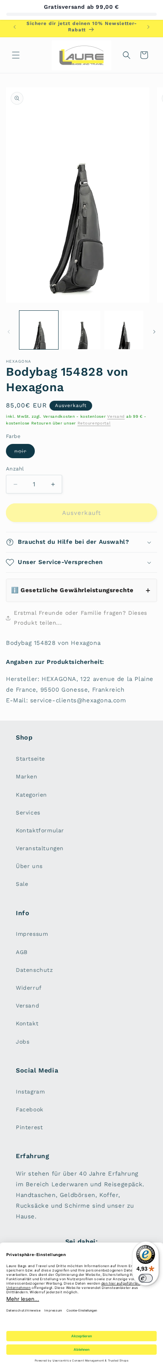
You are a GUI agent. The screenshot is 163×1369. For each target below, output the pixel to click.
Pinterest (29, 1127)
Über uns (29, 866)
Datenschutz (34, 970)
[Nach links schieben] (8, 331)
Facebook (30, 1109)
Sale (22, 884)
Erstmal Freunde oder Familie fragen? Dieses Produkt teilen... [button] (80, 618)
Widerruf (29, 988)
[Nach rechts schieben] (154, 331)
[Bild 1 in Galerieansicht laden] (38, 330)
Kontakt (27, 1023)
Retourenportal (94, 423)
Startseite (30, 758)
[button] (16, 55)
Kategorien (31, 795)
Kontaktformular (40, 830)
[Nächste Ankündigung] (148, 27)
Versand (116, 416)
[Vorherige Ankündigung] (14, 27)
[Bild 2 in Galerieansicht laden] (81, 330)
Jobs (22, 1041)
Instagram (30, 1091)
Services (28, 812)
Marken (27, 776)
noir (24, 452)
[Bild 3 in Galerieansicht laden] (123, 330)
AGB (22, 952)
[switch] (145, 1278)
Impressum (32, 934)
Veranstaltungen (40, 848)
